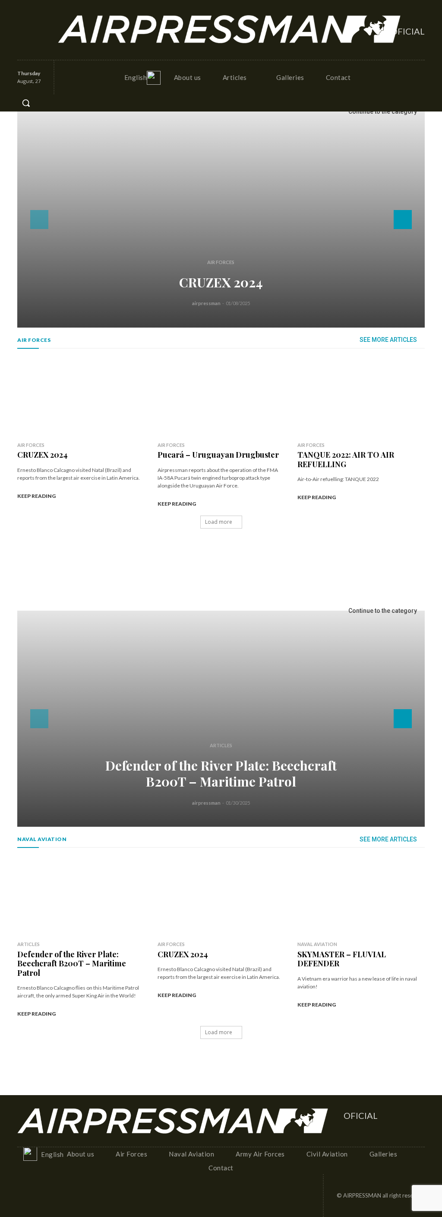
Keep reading (36, 496)
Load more (218, 522)
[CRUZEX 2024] (221, 220)
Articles (221, 745)
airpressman (206, 303)
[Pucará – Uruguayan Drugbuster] (221, 396)
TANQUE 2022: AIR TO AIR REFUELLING (345, 459)
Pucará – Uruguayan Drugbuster (218, 454)
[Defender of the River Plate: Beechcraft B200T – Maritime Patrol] (221, 719)
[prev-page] (39, 219)
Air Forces (220, 262)
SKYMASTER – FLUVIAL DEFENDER (341, 959)
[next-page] (403, 219)
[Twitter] (23, 38)
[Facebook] (23, 21)
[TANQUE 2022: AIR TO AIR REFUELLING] (361, 396)
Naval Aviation (317, 944)
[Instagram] (40, 21)
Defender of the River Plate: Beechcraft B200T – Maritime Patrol (221, 773)
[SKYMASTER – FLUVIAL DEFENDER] (361, 895)
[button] (26, 103)
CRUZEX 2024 (221, 282)
